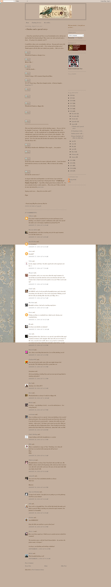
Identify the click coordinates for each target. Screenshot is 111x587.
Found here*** (29, 85)
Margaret (31, 273)
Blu (29, 324)
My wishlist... (47, 22)
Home (27, 22)
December (74, 113)
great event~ (40, 187)
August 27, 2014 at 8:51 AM (38, 308)
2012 (71, 163)
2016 (71, 106)
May (73, 146)
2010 (71, 168)
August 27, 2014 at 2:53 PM (38, 355)
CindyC (31, 288)
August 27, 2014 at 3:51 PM (38, 367)
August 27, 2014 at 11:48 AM (39, 329)
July (73, 141)
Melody (31, 553)
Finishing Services (36, 22)
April (73, 149)
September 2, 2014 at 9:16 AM (39, 558)
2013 (71, 160)
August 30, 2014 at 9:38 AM (38, 513)
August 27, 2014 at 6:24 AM (38, 247)
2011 (71, 165)
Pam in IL (31, 350)
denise (30, 251)
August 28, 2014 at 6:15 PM (38, 439)
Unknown (31, 216)
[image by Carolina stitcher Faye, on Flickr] (27, 52)
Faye (70, 182)
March (73, 152)
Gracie (31, 312)
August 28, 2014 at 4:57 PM (38, 410)
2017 (71, 103)
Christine (31, 517)
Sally (30, 503)
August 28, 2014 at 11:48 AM (39, 398)
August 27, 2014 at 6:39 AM (38, 256)
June (73, 144)
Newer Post (28, 566)
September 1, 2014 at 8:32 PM (39, 549)
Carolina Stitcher (55, 11)
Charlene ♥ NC (32, 359)
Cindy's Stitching (33, 434)
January (74, 157)
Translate (80, 38)
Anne (30, 334)
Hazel (30, 383)
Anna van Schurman (34, 492)
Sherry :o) (31, 531)
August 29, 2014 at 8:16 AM (38, 471)
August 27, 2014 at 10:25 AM (39, 319)
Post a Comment (29, 563)
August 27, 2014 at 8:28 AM (38, 284)
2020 (71, 95)
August (73, 124)
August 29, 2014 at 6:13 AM (38, 455)
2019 (71, 98)
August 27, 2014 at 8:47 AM (38, 298)
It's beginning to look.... (77, 131)
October (74, 119)
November (74, 116)
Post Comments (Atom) (38, 569)
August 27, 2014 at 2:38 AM (38, 225)
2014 (71, 111)
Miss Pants (31, 302)
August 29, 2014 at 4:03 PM (38, 487)
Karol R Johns (32, 241)
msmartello (31, 476)
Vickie (30, 261)
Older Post (63, 566)
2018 (71, 100)
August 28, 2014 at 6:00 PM (38, 430)
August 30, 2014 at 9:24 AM (38, 499)
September (74, 121)
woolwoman (32, 414)
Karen (30, 393)
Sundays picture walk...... (77, 133)
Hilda (30, 444)
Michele (31, 402)
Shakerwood (32, 460)
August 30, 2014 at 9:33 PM (38, 527)
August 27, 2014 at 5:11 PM (38, 378)
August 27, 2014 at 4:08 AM (38, 237)
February (74, 154)
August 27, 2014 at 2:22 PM (38, 345)
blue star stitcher (33, 230)
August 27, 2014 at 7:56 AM (38, 268)
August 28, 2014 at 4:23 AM (38, 388)
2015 (71, 108)
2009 (71, 171)
